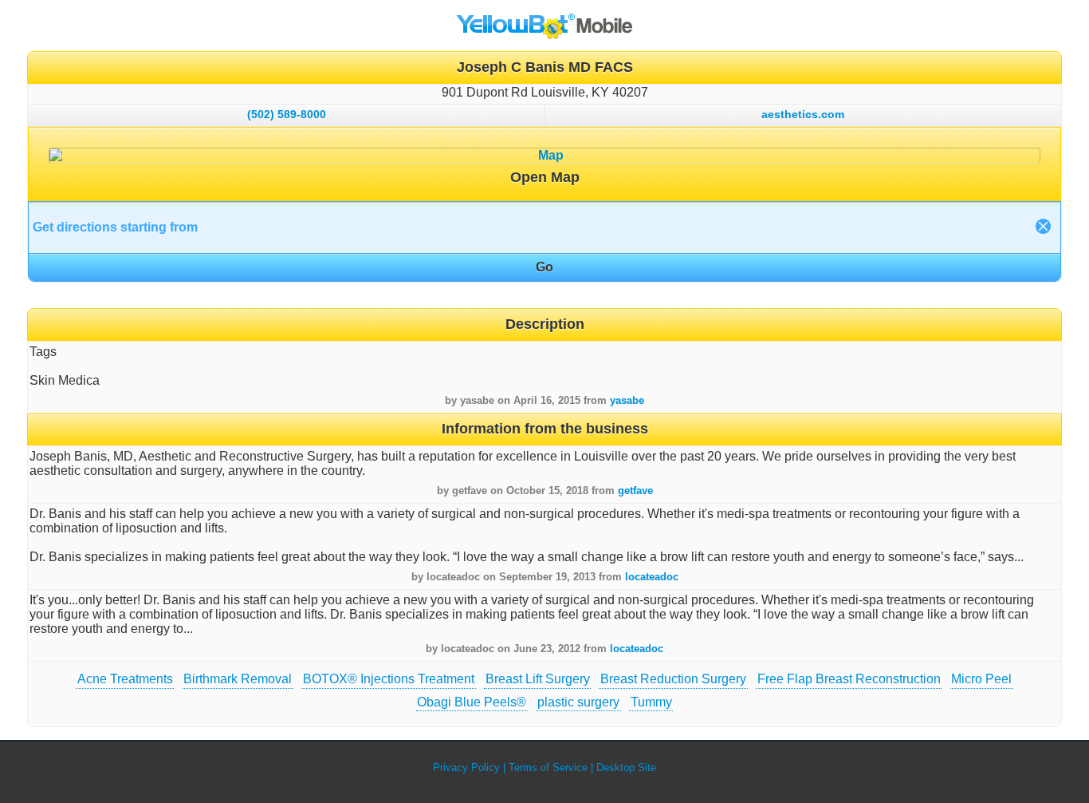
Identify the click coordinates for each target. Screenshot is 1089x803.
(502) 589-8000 (286, 114)
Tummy (651, 702)
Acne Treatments (125, 679)
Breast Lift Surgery (538, 679)
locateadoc (651, 577)
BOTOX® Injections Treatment (388, 679)
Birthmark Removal (237, 679)
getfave (635, 490)
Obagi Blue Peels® (471, 702)
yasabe (627, 400)
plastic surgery (578, 702)
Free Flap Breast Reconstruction (849, 679)
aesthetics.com (802, 114)
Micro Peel (981, 679)
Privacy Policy (466, 767)
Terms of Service (548, 767)
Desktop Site (626, 767)
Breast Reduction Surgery (673, 679)
